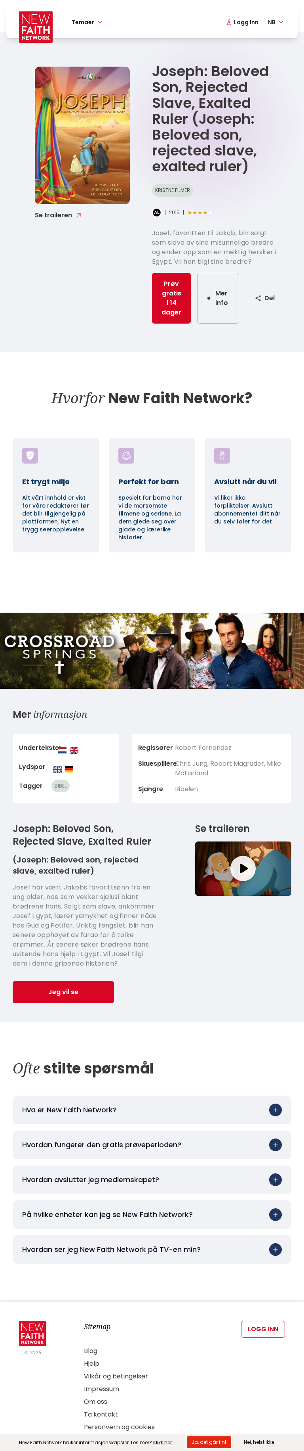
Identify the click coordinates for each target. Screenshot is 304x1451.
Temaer (83, 22)
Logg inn (263, 1329)
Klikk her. (163, 1442)
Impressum (101, 1388)
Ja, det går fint (209, 1442)
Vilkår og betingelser (116, 1376)
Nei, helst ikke (259, 1442)
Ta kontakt (101, 1414)
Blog (90, 1350)
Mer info (221, 298)
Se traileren (53, 215)
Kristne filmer (172, 190)
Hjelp (91, 1363)
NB (272, 22)
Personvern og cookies (119, 1427)
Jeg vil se (63, 992)
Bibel (60, 785)
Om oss (95, 1401)
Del (269, 298)
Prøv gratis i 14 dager (171, 298)
